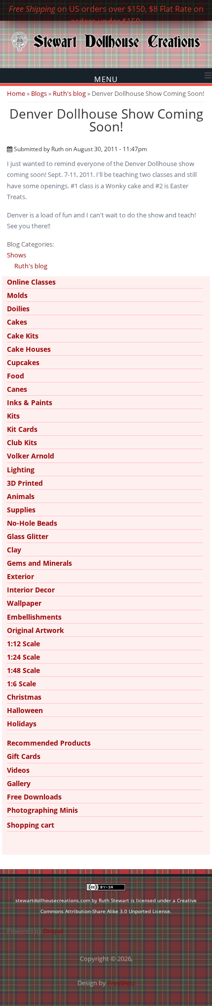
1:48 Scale (23, 670)
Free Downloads (34, 796)
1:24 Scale (23, 657)
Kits (13, 415)
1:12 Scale (23, 643)
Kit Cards (22, 429)
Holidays (21, 723)
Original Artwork (35, 630)
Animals (21, 496)
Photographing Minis (42, 810)
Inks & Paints (29, 402)
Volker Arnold (30, 456)
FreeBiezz (121, 982)
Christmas (24, 697)
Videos (18, 770)
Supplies (21, 509)
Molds (17, 295)
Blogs (39, 93)
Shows (16, 255)
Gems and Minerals (39, 563)
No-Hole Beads (32, 523)
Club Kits (22, 442)
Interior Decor (31, 589)
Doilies (18, 308)
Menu (106, 79)
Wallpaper (24, 603)
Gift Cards (23, 756)
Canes (17, 389)
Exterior (20, 576)
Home (16, 93)
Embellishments (34, 617)
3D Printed (25, 483)
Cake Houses (29, 349)
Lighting (21, 469)
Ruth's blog (69, 93)
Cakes (17, 322)
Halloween (25, 710)
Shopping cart (30, 825)
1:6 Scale (21, 683)
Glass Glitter (27, 536)
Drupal (53, 930)
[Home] (106, 50)
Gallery (19, 783)
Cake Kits (22, 335)
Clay (14, 549)
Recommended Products (49, 743)
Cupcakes (23, 362)
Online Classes (31, 282)
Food (15, 375)
